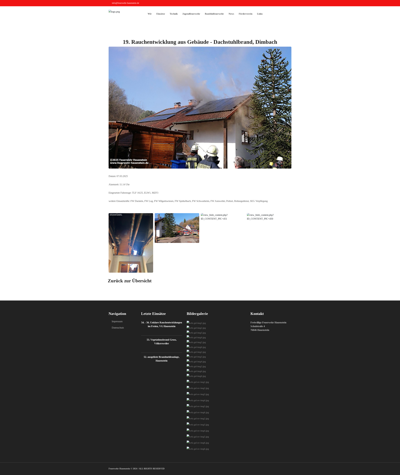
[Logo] (114, 11)
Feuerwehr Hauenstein (119, 468)
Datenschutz (118, 327)
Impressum (117, 321)
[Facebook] (290, 3)
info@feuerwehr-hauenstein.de (125, 3)
